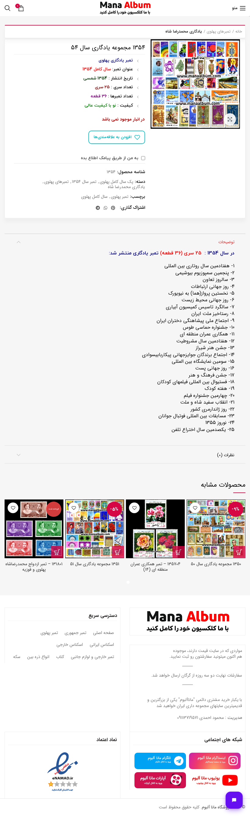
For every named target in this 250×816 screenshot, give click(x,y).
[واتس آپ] (105, 208)
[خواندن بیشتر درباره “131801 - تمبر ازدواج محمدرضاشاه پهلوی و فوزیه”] (57, 552)
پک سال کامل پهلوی (116, 181)
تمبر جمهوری (75, 633)
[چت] (234, 800)
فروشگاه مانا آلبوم (216, 807)
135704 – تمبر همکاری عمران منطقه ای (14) (155, 566)
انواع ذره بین (38, 657)
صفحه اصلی (103, 633)
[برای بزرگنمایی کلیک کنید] (230, 119)
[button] (239, 552)
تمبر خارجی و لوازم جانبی (92, 657)
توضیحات (226, 242)
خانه (238, 32)
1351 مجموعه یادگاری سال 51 (94, 564)
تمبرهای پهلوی (218, 32)
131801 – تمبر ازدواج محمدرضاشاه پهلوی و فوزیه (33, 566)
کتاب (60, 657)
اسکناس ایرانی (102, 645)
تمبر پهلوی (119, 196)
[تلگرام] (98, 208)
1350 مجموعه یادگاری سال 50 (216, 564)
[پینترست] (113, 208)
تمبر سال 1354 (84, 181)
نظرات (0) (225, 455)
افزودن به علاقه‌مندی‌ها (112, 137)
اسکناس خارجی (69, 645)
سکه (16, 657)
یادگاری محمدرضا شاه (183, 32)
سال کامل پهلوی (94, 196)
